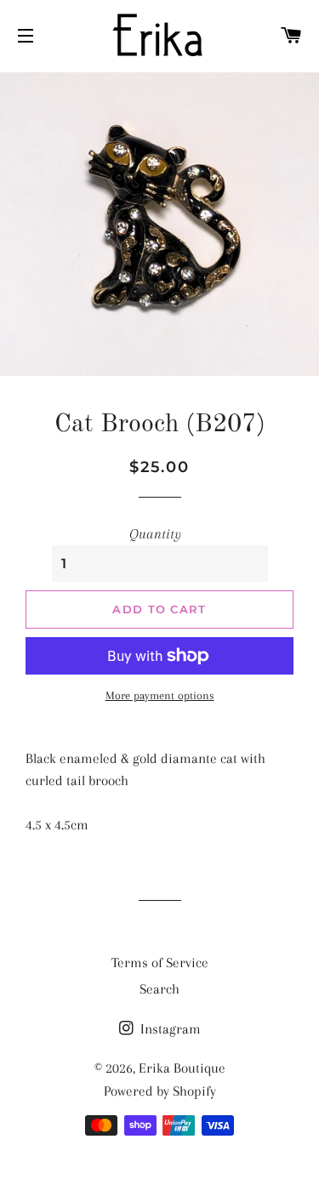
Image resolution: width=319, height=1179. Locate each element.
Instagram (169, 1029)
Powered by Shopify (160, 1091)
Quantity (155, 534)
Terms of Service (159, 962)
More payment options (159, 695)
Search (159, 989)
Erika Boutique (182, 1068)
